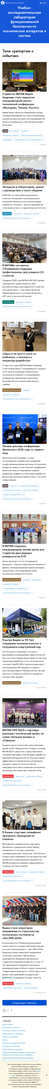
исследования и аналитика (28, 486)
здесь (38, 1071)
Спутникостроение (31, 988)
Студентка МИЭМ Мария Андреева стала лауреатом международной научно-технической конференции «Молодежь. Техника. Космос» (20, 100)
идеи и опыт (20, 776)
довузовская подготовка (12, 780)
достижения (14, 131)
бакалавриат (8, 140)
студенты (24, 131)
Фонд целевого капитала (11, 1046)
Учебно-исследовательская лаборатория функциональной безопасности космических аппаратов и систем (24, 21)
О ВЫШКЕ (6, 1021)
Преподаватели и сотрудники (12, 1034)
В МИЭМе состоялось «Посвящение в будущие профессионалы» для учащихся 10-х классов (23, 270)
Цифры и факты (7, 1024)
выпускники (17, 213)
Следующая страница (24, 1002)
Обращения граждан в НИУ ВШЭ (13, 1043)
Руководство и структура (11, 1027)
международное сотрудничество (15, 588)
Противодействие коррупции (12, 1049)
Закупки (5, 1040)
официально (36, 580)
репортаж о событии (11, 135)
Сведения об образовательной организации (17, 1058)
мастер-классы (21, 872)
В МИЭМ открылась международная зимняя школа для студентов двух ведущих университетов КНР (23, 551)
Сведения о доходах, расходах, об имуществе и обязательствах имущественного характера (19, 1053)
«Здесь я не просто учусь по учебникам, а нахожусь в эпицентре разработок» (19, 357)
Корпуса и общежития (10, 1037)
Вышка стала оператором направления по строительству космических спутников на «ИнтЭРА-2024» (20, 933)
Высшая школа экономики (14, 3)
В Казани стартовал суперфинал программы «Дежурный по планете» (21, 835)
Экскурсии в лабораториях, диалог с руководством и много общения (23, 188)
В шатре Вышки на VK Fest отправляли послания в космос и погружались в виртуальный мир (21, 643)
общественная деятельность (31, 135)
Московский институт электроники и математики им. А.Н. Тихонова (30, 140)
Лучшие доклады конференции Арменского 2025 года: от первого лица (23, 449)
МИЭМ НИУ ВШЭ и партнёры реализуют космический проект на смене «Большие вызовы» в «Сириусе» (23, 735)
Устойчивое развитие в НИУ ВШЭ (14, 1030)
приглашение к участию (11, 490)
